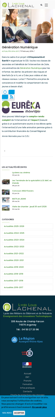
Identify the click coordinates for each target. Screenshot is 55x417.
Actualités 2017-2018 (13, 280)
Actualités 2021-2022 (14, 253)
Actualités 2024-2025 (14, 233)
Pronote (27, 381)
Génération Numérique (31, 68)
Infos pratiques (27, 388)
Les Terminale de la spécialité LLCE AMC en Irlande (32, 181)
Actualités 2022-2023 (14, 246)
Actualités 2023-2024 (14, 240)
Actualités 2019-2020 (14, 267)
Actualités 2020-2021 (14, 260)
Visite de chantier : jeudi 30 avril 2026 (29, 206)
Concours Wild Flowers (23, 191)
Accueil (27, 373)
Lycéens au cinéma (21, 172)
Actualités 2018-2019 (13, 274)
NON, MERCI (7, 413)
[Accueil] (18, 4)
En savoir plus (39, 407)
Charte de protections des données (27, 395)
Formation (27, 384)
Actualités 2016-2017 (10, 51)
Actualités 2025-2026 (14, 226)
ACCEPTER (19, 413)
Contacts (27, 391)
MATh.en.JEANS (19, 198)
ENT (27, 377)
